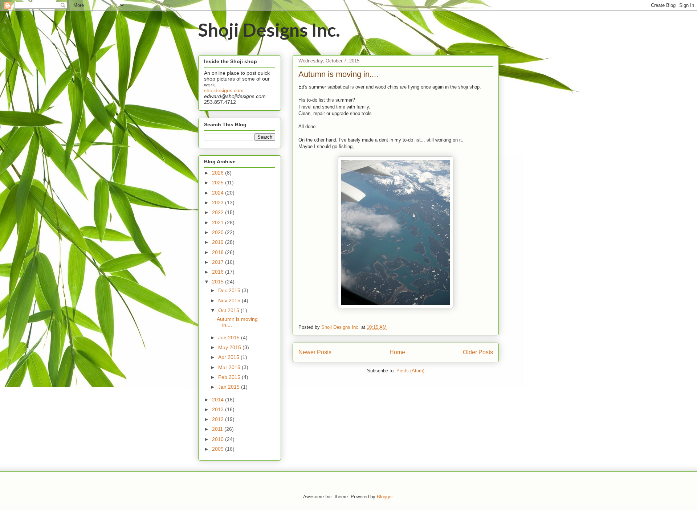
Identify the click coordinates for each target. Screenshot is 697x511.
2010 (218, 439)
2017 (218, 262)
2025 (218, 182)
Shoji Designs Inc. (269, 30)
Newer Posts (314, 352)
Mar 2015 (230, 367)
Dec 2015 (230, 290)
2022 (218, 212)
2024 (218, 193)
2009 (218, 449)
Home (397, 352)
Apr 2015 (229, 357)
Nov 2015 (230, 300)
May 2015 (230, 347)
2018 (218, 252)
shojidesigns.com (224, 90)
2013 (218, 409)
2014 (218, 399)
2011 (218, 429)
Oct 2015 (229, 310)
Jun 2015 (229, 337)
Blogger (384, 496)
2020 (218, 232)
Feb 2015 (230, 377)
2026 (218, 173)
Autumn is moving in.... (338, 74)
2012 (218, 419)
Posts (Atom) (410, 370)
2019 (218, 242)
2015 (218, 282)
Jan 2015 (229, 387)
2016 (218, 272)
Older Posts (478, 352)
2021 (218, 222)
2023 (218, 202)
